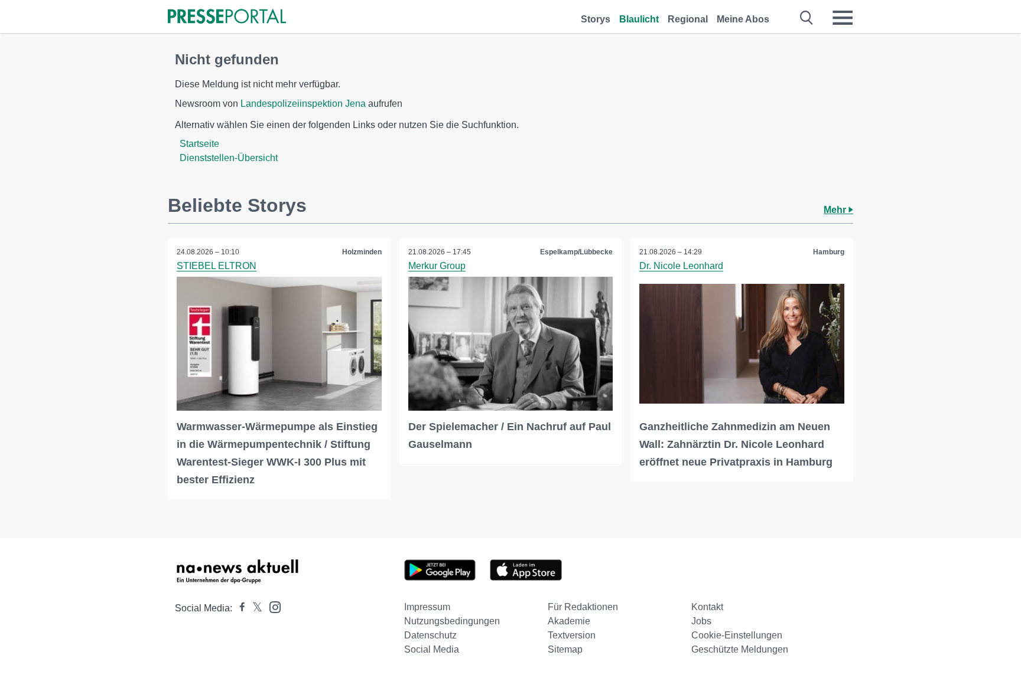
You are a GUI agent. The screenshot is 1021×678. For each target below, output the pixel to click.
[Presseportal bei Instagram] (271, 606)
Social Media (431, 649)
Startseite (199, 144)
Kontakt (707, 607)
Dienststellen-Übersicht (229, 158)
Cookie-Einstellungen (736, 635)
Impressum (427, 607)
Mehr (836, 210)
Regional (688, 19)
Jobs (701, 621)
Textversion (572, 635)
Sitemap (565, 649)
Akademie (569, 621)
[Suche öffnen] (806, 17)
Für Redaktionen (583, 607)
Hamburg (828, 252)
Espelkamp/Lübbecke (576, 252)
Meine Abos (743, 19)
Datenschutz (430, 635)
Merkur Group (437, 266)
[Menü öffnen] (842, 17)
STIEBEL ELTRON (216, 266)
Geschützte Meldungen (739, 649)
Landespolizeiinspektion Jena (303, 104)
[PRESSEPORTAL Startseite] (227, 17)
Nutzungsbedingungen (452, 621)
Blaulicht (639, 19)
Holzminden (362, 252)
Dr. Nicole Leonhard (681, 266)
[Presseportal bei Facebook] (238, 608)
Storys (595, 19)
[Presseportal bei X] (253, 608)
